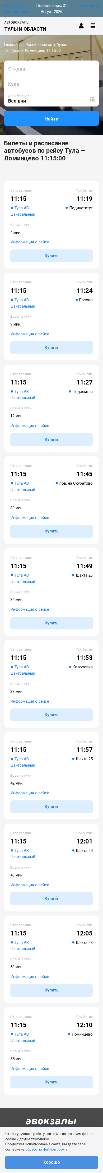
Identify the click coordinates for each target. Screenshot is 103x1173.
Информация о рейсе (29, 242)
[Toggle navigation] (93, 26)
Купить (52, 255)
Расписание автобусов (46, 44)
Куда (13, 84)
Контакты (90, 5)
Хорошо (51, 1162)
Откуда (16, 69)
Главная (11, 44)
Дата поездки (20, 95)
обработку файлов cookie (46, 1149)
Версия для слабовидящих (17, 8)
